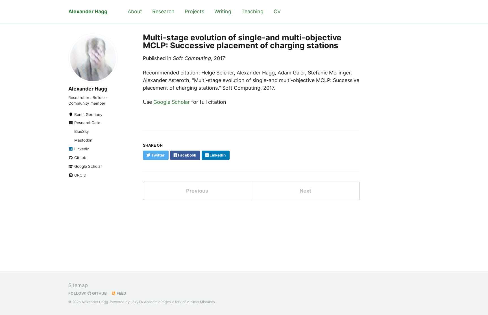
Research (163, 11)
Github (79, 157)
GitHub (99, 293)
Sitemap (78, 285)
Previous (197, 191)
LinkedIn (81, 149)
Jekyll (135, 302)
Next (305, 191)
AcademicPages (157, 302)
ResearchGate (86, 122)
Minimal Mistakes (200, 302)
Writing (222, 11)
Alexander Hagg (87, 11)
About (135, 11)
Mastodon (82, 140)
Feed (121, 293)
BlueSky (81, 131)
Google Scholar (87, 166)
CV (277, 11)
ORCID (79, 175)
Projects (194, 11)
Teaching (252, 11)
